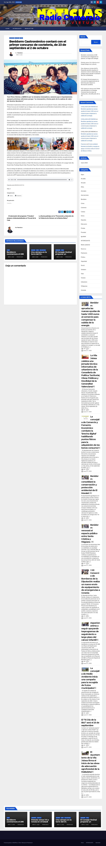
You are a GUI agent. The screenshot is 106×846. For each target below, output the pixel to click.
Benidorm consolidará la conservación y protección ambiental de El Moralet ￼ (89, 484)
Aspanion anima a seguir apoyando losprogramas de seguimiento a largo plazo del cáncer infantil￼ (90, 631)
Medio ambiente (85, 244)
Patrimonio (84, 253)
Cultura (33, 250)
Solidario (83, 269)
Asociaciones (85, 195)
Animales (83, 191)
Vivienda (83, 290)
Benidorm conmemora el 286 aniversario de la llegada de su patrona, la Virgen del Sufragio (89, 56)
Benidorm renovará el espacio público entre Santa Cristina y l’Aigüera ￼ (89, 533)
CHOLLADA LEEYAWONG (88, 106)
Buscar (83, 37)
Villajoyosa (42, 250)
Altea (82, 187)
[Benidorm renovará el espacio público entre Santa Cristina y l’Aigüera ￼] (85, 526)
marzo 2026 (84, 162)
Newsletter (29, 28)
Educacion (84, 224)
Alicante (83, 182)
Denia (82, 216)
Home (7, 28)
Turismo (83, 277)
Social (83, 265)
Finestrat (83, 232)
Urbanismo (84, 282)
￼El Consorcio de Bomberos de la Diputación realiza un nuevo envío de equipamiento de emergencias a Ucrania (90, 581)
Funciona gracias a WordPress (11, 842)
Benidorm (58, 250)
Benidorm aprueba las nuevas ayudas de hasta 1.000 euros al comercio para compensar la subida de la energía (90, 314)
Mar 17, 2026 (11, 824)
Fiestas (83, 228)
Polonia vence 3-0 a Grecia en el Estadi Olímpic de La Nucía (40, 822)
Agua (82, 174)
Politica (83, 257)
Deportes (83, 220)
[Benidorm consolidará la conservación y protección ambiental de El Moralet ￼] (85, 477)
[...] (89, 347)
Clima (82, 203)
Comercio (83, 207)
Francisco (20, 53)
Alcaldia (83, 178)
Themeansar (30, 842)
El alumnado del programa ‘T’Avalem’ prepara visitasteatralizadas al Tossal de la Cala (21, 218)
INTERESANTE (17, 28)
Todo (8, 250)
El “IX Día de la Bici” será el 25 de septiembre (90, 722)
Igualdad (83, 236)
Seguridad (84, 261)
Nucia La (83, 249)
